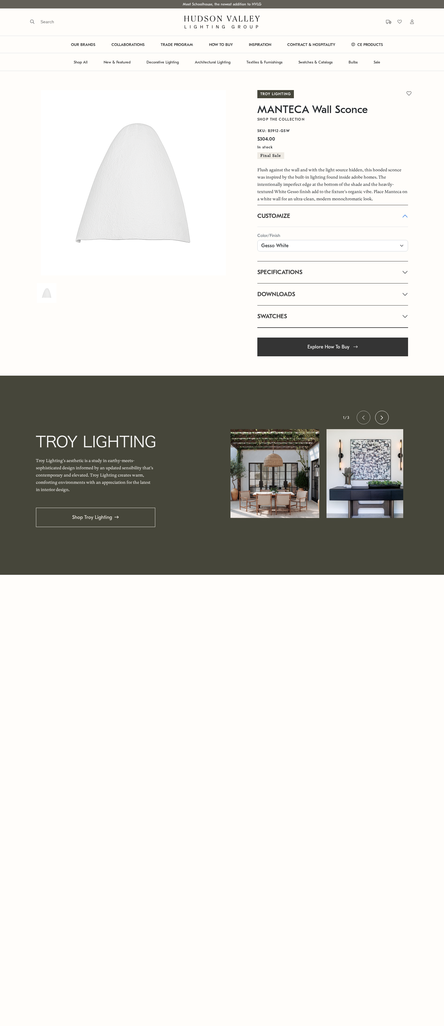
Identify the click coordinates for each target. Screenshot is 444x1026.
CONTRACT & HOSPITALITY (311, 44)
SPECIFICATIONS (279, 272)
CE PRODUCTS (369, 44)
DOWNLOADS (276, 294)
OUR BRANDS (83, 44)
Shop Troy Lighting (92, 517)
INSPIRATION (260, 44)
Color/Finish (268, 235)
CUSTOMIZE (273, 215)
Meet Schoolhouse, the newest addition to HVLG (222, 4)
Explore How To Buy (329, 347)
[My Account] (408, 21)
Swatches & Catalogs (315, 62)
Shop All (81, 62)
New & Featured (117, 62)
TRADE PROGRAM (177, 44)
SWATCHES (272, 316)
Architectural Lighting (212, 62)
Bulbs (353, 62)
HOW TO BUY (221, 44)
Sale (377, 62)
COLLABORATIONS (128, 44)
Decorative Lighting (162, 62)
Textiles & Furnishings (264, 62)
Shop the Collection (281, 119)
